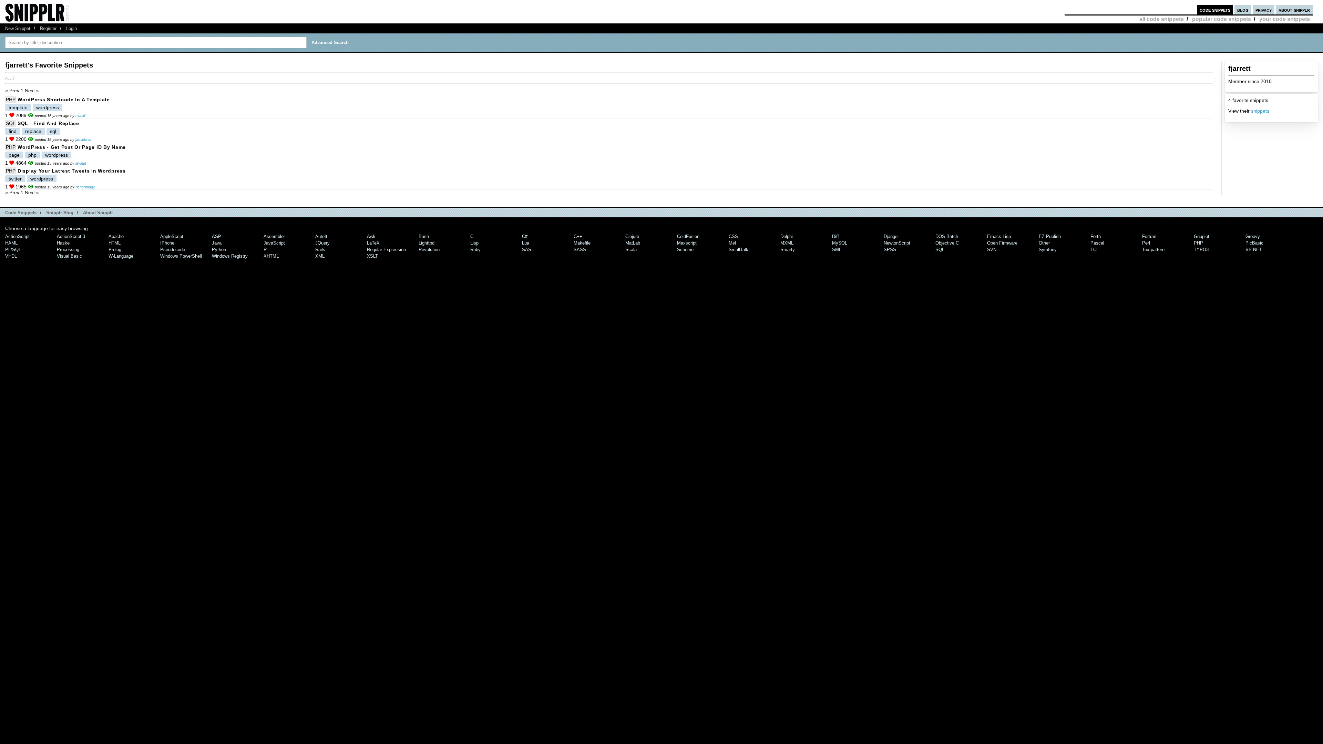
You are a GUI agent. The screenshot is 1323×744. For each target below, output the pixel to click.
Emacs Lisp (999, 236)
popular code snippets (1221, 19)
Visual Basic (69, 256)
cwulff (80, 116)
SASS (580, 249)
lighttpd (426, 243)
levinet (80, 163)
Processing (68, 249)
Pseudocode (172, 249)
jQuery (322, 243)
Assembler (274, 236)
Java (217, 243)
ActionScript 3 (71, 236)
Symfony (1048, 249)
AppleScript (171, 236)
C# (524, 236)
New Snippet (17, 28)
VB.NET (1253, 249)
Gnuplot (1201, 236)
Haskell (64, 243)
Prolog (115, 249)
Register (48, 28)
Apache (116, 236)
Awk (371, 236)
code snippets (1215, 10)
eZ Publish (1050, 236)
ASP (216, 236)
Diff (835, 236)
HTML (115, 243)
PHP (11, 99)
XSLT (372, 256)
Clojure (632, 236)
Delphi (786, 236)
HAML (11, 243)
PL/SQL (13, 249)
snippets (1260, 111)
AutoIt (321, 236)
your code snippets (1284, 19)
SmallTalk (738, 249)
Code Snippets (21, 212)
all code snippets (1161, 19)
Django (891, 236)
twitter (15, 179)
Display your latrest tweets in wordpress (72, 171)
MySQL (839, 243)
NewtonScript (897, 243)
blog (1243, 10)
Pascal (1097, 243)
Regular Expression (386, 249)
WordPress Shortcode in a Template (64, 99)
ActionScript (17, 236)
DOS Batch (946, 236)
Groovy (1252, 236)
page (14, 155)
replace (33, 131)
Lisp (474, 243)
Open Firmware (1002, 243)
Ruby (475, 249)
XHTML (271, 256)
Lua (525, 243)
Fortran (1149, 236)
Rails (320, 249)
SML (836, 249)
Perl (1146, 243)
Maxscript (687, 243)
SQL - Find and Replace (48, 123)
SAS (526, 249)
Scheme (685, 249)
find (13, 131)
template (18, 107)
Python (219, 249)
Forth (1095, 236)
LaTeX (373, 243)
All (8, 78)
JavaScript (274, 243)
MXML (786, 243)
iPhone (167, 243)
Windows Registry (230, 256)
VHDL (11, 256)
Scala (631, 249)
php (32, 155)
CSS (733, 236)
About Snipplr (98, 212)
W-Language (121, 256)
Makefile (582, 243)
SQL (11, 123)
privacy (1263, 10)
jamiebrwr (83, 139)
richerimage (85, 187)
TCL (1094, 249)
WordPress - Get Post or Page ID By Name (72, 147)
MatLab (632, 243)
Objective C (947, 243)
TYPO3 (1201, 249)
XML (320, 256)
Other (1044, 243)
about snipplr (1294, 10)
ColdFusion (688, 236)
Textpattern (1153, 249)
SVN (991, 249)
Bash (424, 236)
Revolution (429, 249)
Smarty (787, 249)
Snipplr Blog (59, 212)
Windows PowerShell (181, 256)
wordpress (47, 107)
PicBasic (1254, 243)
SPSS (890, 249)
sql (53, 131)
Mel (732, 243)
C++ (578, 236)
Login (71, 28)
